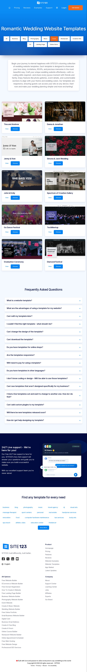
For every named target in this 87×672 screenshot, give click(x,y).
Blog (24, 38)
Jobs (47, 590)
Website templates (52, 564)
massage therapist (9, 512)
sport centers (27, 512)
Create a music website (11, 606)
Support (49, 8)
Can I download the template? (20, 339)
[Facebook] (3, 559)
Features (48, 555)
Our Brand (48, 600)
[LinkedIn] (13, 559)
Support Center (50, 584)
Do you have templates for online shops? (25, 347)
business (6, 507)
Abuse (45, 665)
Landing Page (40, 44)
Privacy (38, 665)
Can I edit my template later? (19, 316)
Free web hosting (8, 641)
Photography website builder (12, 600)
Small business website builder (13, 616)
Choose (15, 129)
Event (54, 38)
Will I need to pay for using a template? (24, 363)
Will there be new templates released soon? (26, 412)
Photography (35, 38)
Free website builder (9, 580)
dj (64, 507)
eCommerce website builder (12, 584)
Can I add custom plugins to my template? (25, 405)
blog (16, 507)
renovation (6, 517)
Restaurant (64, 38)
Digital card (6, 619)
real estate (53, 512)
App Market (49, 567)
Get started (75, 8)
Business (15, 38)
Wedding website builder (11, 609)
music (40, 507)
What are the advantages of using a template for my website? (34, 308)
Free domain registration (11, 587)
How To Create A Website (11, 590)
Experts (48, 596)
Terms (33, 665)
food (17, 517)
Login (64, 8)
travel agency (53, 507)
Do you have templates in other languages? (26, 371)
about (47, 580)
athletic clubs (20, 523)
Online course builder (9, 631)
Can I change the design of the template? (25, 332)
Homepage (49, 548)
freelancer (52, 523)
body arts (72, 517)
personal (40, 512)
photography (28, 507)
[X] (8, 559)
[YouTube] (17, 559)
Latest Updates (51, 570)
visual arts (73, 507)
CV (30, 44)
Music (46, 38)
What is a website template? (19, 300)
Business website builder (11, 596)
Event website (7, 603)
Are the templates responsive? (21, 355)
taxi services (59, 517)
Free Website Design (9, 644)
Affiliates (48, 593)
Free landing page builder (11, 593)
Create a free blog (9, 625)
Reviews (27, 8)
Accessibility (52, 665)
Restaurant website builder (11, 635)
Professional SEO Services (11, 647)
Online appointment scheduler (13, 638)
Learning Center (51, 587)
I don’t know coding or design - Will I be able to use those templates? (37, 378)
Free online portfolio (9, 612)
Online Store (54, 44)
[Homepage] (9, 8)
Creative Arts (77, 38)
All (6, 38)
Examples (38, 8)
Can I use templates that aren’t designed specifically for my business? (38, 386)
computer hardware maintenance (37, 517)
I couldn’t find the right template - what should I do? (29, 324)
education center (37, 523)
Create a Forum (7, 628)
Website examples (52, 561)
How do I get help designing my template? (25, 420)
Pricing (17, 8)
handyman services (69, 512)
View (6, 129)
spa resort (6, 523)
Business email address (10, 622)
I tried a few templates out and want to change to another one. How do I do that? (40, 395)
